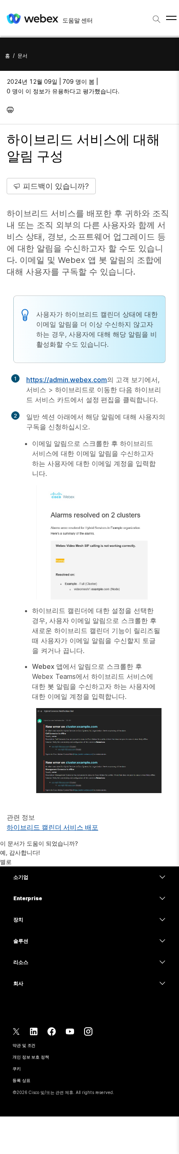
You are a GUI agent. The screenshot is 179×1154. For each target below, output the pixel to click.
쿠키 (16, 1068)
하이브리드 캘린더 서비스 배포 (52, 827)
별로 (6, 861)
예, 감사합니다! (20, 852)
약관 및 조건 (23, 1045)
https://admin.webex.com (66, 379)
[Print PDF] (12, 109)
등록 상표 (21, 1080)
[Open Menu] (171, 18)
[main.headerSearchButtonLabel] (156, 16)
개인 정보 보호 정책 (30, 1056)
